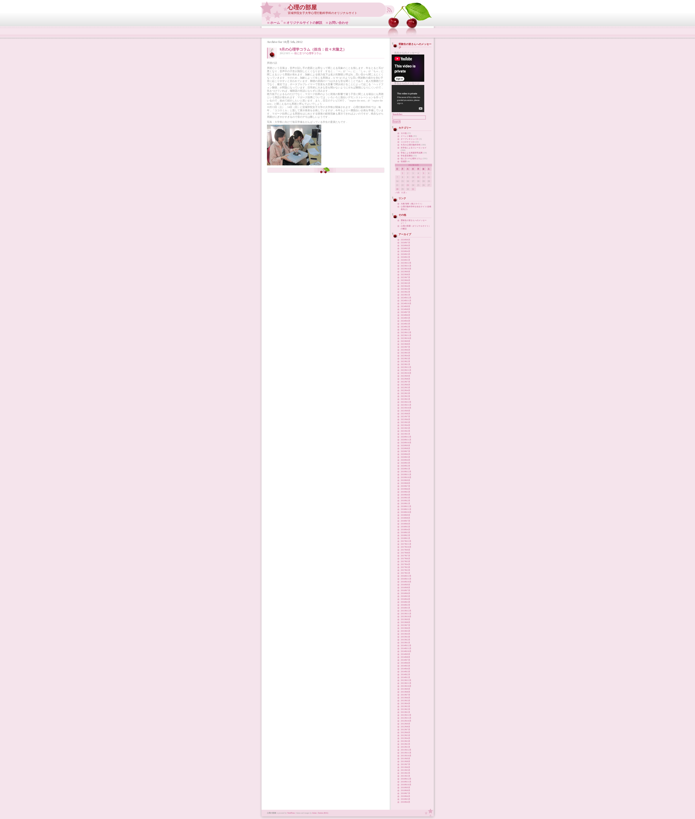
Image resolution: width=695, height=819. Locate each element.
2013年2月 (405, 709)
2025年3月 (405, 289)
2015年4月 (405, 634)
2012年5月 (405, 735)
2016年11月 (406, 579)
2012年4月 (405, 738)
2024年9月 (405, 306)
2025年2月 (405, 292)
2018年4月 (405, 529)
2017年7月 (405, 556)
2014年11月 (406, 648)
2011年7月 (405, 764)
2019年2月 (405, 500)
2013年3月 (405, 706)
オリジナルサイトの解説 (304, 22)
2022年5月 (405, 387)
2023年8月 (405, 344)
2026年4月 (405, 251)
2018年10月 (406, 512)
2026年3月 (405, 254)
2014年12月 (406, 645)
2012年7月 (405, 729)
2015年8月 (405, 622)
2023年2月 (405, 361)
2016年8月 (405, 587)
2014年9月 (405, 654)
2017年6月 (405, 558)
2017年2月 (405, 570)
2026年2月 (405, 257)
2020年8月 (405, 448)
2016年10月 (406, 582)
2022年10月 (406, 373)
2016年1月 (405, 608)
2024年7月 (405, 312)
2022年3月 (405, 393)
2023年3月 (405, 358)
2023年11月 (406, 335)
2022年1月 (405, 399)
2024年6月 (405, 315)
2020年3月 (405, 463)
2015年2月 (405, 640)
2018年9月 (405, 515)
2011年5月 (405, 770)
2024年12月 (406, 298)
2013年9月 (405, 689)
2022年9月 (405, 376)
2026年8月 (405, 240)
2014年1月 (405, 677)
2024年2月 (405, 327)
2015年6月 (405, 628)
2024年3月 (405, 324)
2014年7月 (405, 660)
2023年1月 (405, 364)
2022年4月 (405, 390)
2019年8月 (405, 483)
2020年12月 (406, 437)
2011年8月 (405, 761)
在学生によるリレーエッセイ (414, 148)
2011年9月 (405, 758)
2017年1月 (405, 573)
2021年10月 (406, 408)
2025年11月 (406, 266)
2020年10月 (406, 442)
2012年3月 (405, 741)
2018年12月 (406, 506)
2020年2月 (405, 466)
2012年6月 (405, 732)
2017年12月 (406, 541)
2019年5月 (405, 492)
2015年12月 (406, 611)
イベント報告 (407, 136)
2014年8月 (405, 657)
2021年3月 (405, 428)
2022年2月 (405, 396)
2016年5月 (405, 596)
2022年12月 (406, 367)
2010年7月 (405, 793)
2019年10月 (406, 477)
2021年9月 (405, 411)
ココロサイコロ (408, 142)
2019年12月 (406, 471)
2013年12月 (406, 680)
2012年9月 (405, 724)
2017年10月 (406, 547)
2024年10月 (406, 303)
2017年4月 (405, 564)
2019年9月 (405, 480)
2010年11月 (406, 782)
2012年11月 (406, 718)
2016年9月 (405, 584)
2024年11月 (406, 300)
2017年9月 (405, 550)
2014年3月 (405, 671)
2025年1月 (405, 295)
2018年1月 (405, 538)
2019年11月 (406, 474)
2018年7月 (405, 521)
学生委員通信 (407, 156)
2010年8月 (405, 790)
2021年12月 (406, 402)
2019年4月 (405, 495)
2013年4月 (405, 703)
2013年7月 (405, 695)
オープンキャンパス (410, 139)
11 (418, 177)
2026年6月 (405, 245)
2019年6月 (405, 489)
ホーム (275, 22)
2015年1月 (405, 642)
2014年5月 (405, 666)
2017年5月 (405, 561)
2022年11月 (406, 370)
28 (397, 189)
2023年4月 (405, 356)
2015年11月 (406, 613)
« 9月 (397, 192)
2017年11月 (406, 544)
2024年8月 (405, 309)
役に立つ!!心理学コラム (307, 53)
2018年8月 (405, 518)
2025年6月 (405, 280)
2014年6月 (405, 663)
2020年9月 (405, 445)
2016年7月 (405, 590)
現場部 (404, 161)
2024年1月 (405, 329)
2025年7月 (405, 277)
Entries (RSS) (323, 813)
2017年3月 (405, 567)
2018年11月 (406, 509)
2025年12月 (406, 263)
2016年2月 (405, 605)
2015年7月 (405, 625)
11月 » (404, 192)
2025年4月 (405, 286)
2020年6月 (405, 454)
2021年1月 (405, 434)
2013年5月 (405, 700)
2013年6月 (405, 698)
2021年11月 (406, 405)
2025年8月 (405, 274)
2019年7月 (405, 486)
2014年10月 (406, 651)
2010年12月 (406, 779)
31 (413, 189)
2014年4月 (405, 669)
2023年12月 (406, 332)
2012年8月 (405, 727)
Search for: (398, 114)
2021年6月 (405, 419)
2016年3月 (405, 602)
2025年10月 (406, 269)
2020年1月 (405, 469)
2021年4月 (405, 425)
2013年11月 (406, 683)
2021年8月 (405, 413)
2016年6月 (405, 593)
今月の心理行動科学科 (411, 145)
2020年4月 (405, 460)
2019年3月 (405, 498)
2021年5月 (405, 422)
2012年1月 (405, 747)
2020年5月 (405, 457)
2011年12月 (406, 750)
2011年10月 (406, 756)
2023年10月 (406, 338)
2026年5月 (405, 248)
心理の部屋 (302, 7)
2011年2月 (405, 773)
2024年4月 (405, 321)
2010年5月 (405, 799)
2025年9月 (405, 271)
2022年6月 (405, 385)
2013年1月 (405, 712)
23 (408, 185)
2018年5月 (405, 527)
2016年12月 (406, 576)
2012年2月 (405, 744)
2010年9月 (405, 787)
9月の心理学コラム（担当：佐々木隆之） (313, 49)
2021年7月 (405, 416)
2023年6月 (405, 350)
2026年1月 (405, 260)
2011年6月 (405, 767)
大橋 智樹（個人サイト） (412, 204)
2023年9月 (405, 341)
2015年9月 (405, 619)
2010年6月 (405, 796)
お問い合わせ (338, 22)
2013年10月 (406, 686)
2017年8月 (405, 553)
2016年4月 (405, 599)
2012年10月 (406, 721)
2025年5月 (405, 283)
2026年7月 (405, 242)
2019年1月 (405, 503)
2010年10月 (406, 784)
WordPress (291, 813)
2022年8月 (405, 379)
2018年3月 (405, 532)
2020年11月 (406, 440)
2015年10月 (406, 616)
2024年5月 (405, 318)
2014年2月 (405, 674)
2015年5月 (405, 631)
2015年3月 (405, 637)
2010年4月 (405, 802)
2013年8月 (405, 692)
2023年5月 (405, 353)
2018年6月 (405, 524)
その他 (404, 133)
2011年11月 (406, 753)
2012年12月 (406, 715)
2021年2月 (405, 431)
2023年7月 (405, 347)
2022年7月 (405, 382)
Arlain (314, 813)
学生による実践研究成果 (412, 153)
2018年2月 (405, 535)
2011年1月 (405, 776)
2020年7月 (405, 451)
